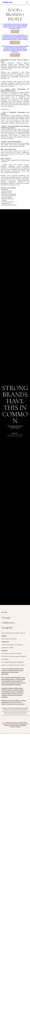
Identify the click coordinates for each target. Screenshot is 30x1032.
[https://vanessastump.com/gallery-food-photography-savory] (15, 26)
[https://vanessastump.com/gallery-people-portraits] (15, 48)
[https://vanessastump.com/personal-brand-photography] (15, 37)
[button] (27, 2)
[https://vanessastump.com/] (7, 2)
